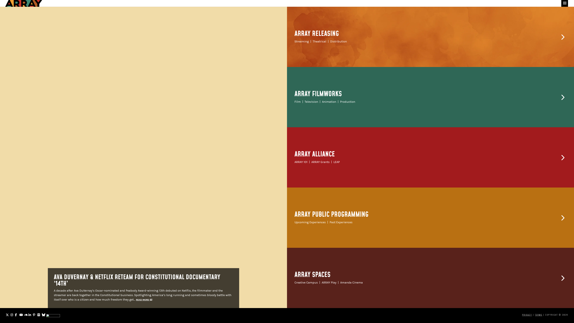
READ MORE (143, 299)
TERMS (538, 315)
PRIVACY (527, 315)
